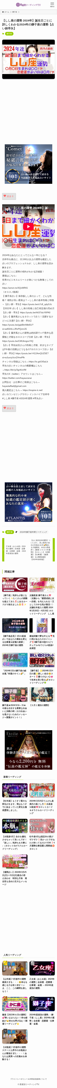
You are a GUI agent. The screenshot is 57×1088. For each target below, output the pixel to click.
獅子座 (9, 34)
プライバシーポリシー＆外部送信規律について (28, 1079)
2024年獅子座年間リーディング (33, 532)
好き (10, 196)
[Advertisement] (28, 111)
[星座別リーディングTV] (28, 4)
